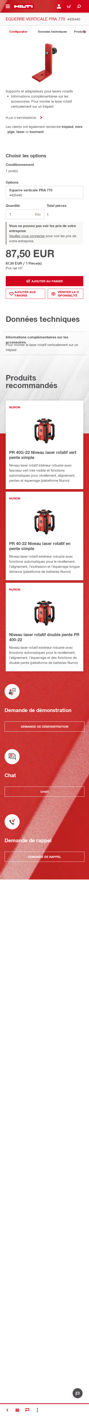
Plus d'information (21, 117)
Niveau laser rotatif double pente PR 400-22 (44, 637)
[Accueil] (23, 6)
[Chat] (27, 1410)
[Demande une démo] (17, 1410)
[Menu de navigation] (8, 6)
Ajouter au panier (47, 281)
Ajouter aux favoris (25, 293)
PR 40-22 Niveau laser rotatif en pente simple (40, 546)
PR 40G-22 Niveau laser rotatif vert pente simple (42, 455)
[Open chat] (78, 1393)
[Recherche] (79, 6)
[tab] (18, 31)
